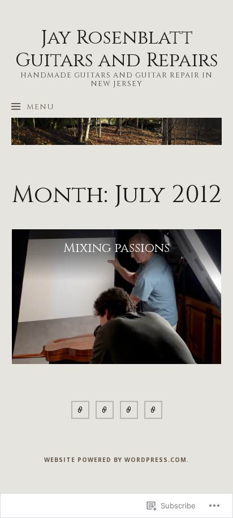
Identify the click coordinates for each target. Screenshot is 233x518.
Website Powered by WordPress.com (115, 460)
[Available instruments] (104, 412)
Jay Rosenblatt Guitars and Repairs (116, 49)
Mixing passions (116, 247)
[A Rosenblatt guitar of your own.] (129, 412)
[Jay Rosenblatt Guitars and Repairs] (116, 131)
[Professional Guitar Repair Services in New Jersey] (153, 412)
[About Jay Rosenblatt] (80, 412)
